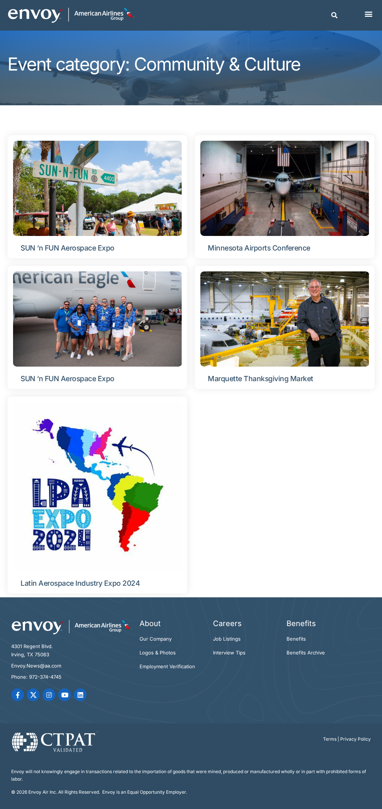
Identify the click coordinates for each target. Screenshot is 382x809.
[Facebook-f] (17, 694)
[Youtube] (64, 694)
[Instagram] (49, 694)
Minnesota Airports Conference (259, 247)
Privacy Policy (355, 739)
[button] (334, 15)
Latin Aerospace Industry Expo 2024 (80, 583)
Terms (329, 739)
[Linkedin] (80, 694)
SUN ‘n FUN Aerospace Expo (68, 247)
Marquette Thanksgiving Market (260, 378)
